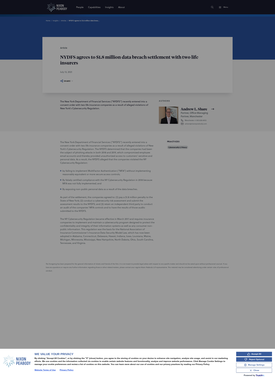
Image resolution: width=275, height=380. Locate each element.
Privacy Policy (66, 370)
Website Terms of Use (45, 370)
